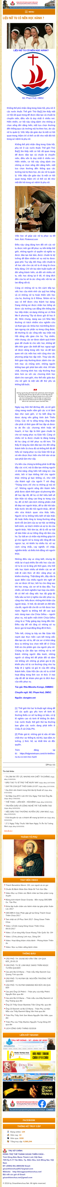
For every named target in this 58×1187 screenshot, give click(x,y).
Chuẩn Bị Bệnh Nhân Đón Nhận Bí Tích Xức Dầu (26, 889)
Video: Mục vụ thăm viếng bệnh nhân (21, 947)
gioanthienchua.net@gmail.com (17, 1177)
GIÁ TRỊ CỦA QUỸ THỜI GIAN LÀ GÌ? (30, 786)
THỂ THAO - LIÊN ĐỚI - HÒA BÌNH (29, 802)
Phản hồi (51, 765)
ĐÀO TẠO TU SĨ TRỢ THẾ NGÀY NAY (30, 782)
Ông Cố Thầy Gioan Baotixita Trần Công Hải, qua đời (28, 1005)
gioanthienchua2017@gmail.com (18, 1169)
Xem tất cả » (8, 831)
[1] (19, 151)
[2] (53, 661)
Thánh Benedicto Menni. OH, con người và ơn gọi (27, 885)
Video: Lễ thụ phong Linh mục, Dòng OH (23, 936)
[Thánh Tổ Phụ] (29, 858)
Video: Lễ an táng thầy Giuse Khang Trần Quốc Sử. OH (29, 932)
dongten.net (29, 698)
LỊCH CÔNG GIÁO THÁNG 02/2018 (21, 1028)
